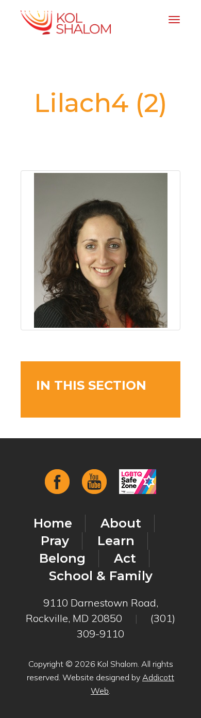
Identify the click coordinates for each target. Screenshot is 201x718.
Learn (116, 540)
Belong (62, 558)
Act (125, 558)
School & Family (101, 575)
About (120, 523)
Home (53, 523)
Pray (55, 540)
